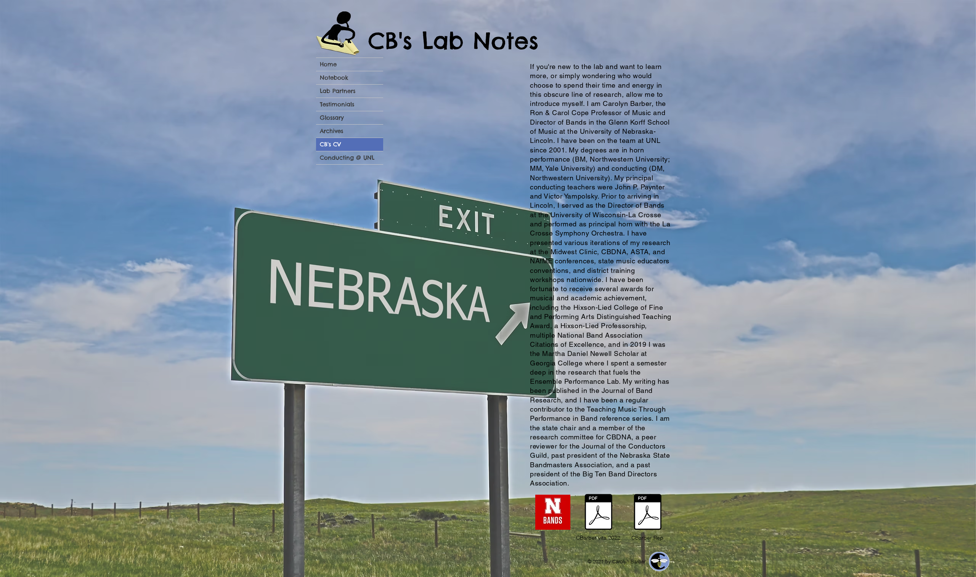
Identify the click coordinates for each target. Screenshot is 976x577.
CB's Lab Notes (453, 40)
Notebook (334, 77)
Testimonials (337, 104)
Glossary (332, 117)
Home (328, 64)
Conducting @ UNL (347, 157)
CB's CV (330, 144)
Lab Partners (337, 91)
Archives (331, 131)
